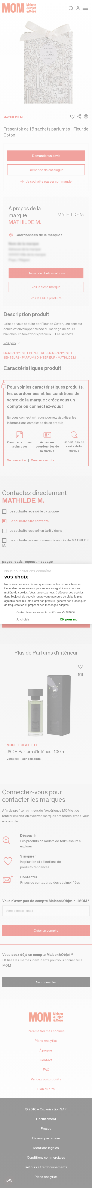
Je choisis (23, 619)
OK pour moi (69, 619)
